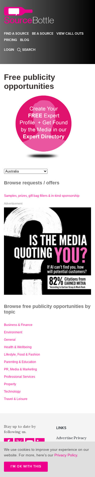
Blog (24, 40)
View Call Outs (70, 33)
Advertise (64, 437)
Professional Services (19, 377)
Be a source (42, 33)
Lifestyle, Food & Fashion (22, 354)
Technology (12, 391)
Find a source (16, 33)
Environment (13, 332)
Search (28, 50)
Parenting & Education (20, 362)
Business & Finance (18, 325)
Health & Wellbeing (18, 347)
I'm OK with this (26, 466)
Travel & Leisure (15, 399)
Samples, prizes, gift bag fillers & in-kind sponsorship (41, 196)
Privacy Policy (65, 455)
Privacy (80, 437)
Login (9, 50)
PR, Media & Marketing (20, 369)
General (10, 340)
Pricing (10, 40)
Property (10, 384)
